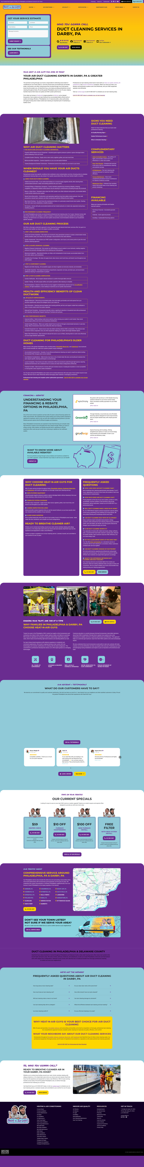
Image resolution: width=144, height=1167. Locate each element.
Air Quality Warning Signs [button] (98, 132)
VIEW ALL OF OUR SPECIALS (72, 854)
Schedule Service (101, 1109)
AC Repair (39, 1114)
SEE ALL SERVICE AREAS (33, 929)
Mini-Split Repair (40, 1125)
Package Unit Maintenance (43, 1144)
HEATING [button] (31, 7)
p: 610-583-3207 (125, 1112)
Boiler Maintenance (41, 1134)
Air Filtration (76, 1109)
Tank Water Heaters (41, 1136)
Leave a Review (100, 1122)
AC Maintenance (96, 170)
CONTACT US (136, 7)
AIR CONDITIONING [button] (48, 7)
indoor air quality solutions (111, 82)
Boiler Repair (40, 1131)
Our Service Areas (101, 1111)
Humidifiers (75, 1114)
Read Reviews (63, 42)
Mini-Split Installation (42, 1127)
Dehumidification (77, 1116)
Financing (93, 1)
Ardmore (56, 95)
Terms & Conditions (101, 1125)
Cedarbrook (75, 346)
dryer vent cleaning (95, 542)
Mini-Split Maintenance (42, 1129)
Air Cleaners (75, 1111)
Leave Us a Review (101, 1120)
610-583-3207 (138, 1)
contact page (81, 91)
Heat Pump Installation (42, 1122)
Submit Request (14, 41)
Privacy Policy (100, 1127)
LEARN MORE (13, 53)
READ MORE (79, 774)
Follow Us (76, 42)
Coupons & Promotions (102, 1123)
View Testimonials (104, 42)
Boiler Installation (41, 1133)
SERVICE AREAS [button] (119, 7)
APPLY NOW (93, 405)
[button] (24, 757)
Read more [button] (65, 763)
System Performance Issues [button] (99, 136)
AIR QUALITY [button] (65, 7)
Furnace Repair (40, 1109)
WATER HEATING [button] (82, 7)
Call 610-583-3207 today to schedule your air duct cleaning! (89, 95)
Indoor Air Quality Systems (99, 157)
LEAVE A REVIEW (66, 774)
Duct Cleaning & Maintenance (80, 1118)
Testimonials (106, 1)
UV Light (75, 1112)
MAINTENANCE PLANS (101, 7)
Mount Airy (66, 346)
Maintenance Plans (97, 183)
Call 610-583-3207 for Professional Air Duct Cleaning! (72, 1044)
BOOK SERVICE (127, 1)
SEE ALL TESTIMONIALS (72, 742)
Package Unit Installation (43, 1142)
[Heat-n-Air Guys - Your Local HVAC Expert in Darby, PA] (18, 1115)
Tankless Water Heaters (42, 1138)
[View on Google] (27, 751)
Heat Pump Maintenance (42, 1123)
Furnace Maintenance (98, 177)
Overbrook (39, 95)
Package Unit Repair (41, 1140)
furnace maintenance (88, 84)
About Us (99, 1)
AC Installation (40, 1116)
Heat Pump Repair (41, 1120)
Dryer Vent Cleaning (97, 163)
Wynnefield (59, 346)
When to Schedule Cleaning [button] (98, 139)
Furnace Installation (41, 1111)
